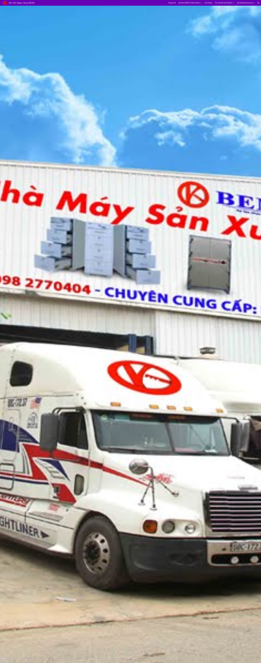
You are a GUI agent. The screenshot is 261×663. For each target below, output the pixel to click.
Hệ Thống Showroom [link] (245, 3)
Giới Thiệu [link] (208, 3)
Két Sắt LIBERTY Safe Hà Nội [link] (189, 3)
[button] (258, 2)
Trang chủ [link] (172, 3)
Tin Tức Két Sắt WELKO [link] (223, 3)
